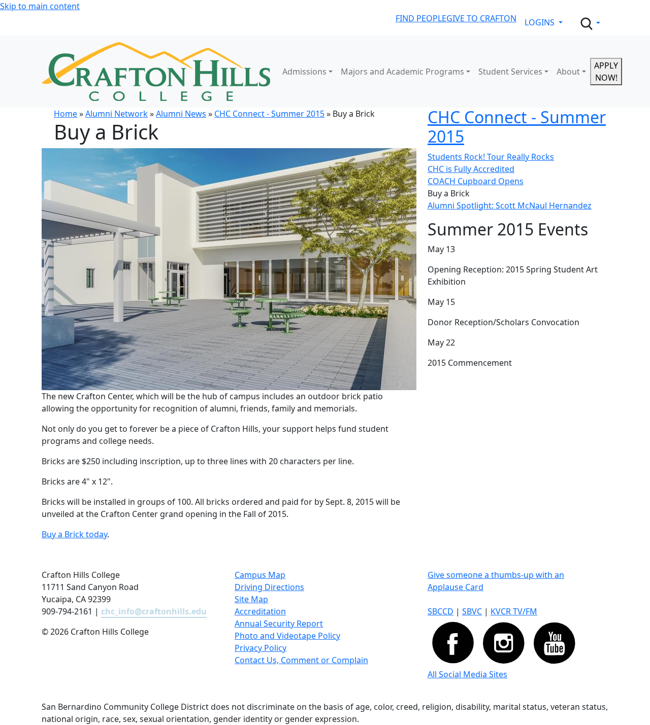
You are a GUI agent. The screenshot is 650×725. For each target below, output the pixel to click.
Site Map (251, 599)
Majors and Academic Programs (402, 71)
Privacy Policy (260, 647)
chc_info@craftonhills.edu (154, 611)
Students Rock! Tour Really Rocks (491, 156)
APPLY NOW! (606, 71)
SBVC (472, 611)
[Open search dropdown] (589, 24)
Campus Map (260, 574)
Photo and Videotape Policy (287, 635)
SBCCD (440, 611)
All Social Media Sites (467, 674)
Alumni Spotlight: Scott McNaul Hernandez (510, 205)
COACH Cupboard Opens (476, 181)
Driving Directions (269, 587)
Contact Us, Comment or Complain (301, 660)
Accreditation (260, 611)
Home (65, 113)
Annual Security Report (279, 623)
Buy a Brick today (74, 534)
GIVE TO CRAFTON (481, 18)
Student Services (510, 71)
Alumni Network (116, 113)
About (568, 71)
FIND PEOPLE (421, 18)
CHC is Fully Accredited (471, 169)
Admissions (304, 71)
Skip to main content (40, 6)
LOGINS (541, 22)
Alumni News (181, 113)
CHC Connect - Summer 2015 (269, 113)
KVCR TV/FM (514, 611)
